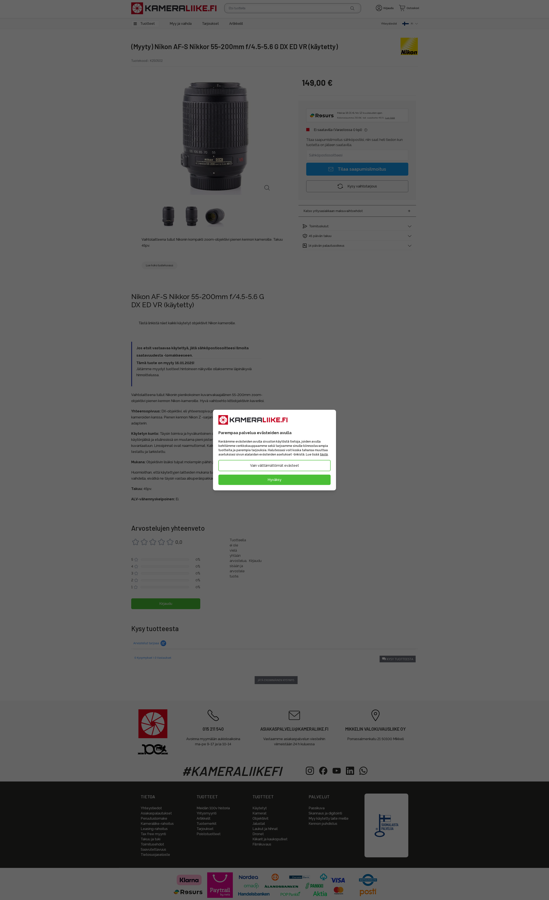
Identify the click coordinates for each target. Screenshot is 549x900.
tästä (324, 454)
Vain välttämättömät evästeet (274, 465)
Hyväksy (274, 480)
